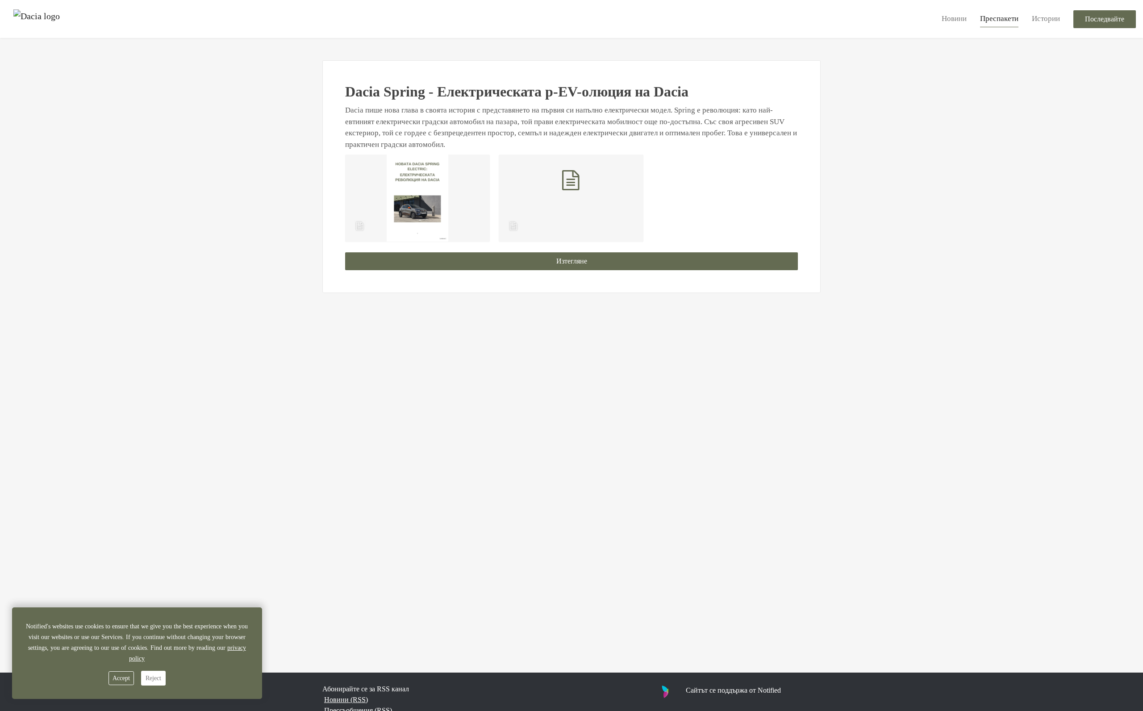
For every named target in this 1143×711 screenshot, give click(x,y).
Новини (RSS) (346, 699)
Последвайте (1104, 19)
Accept (121, 678)
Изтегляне (571, 261)
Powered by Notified (709, 691)
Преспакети (999, 18)
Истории (1046, 18)
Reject (153, 678)
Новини (954, 18)
